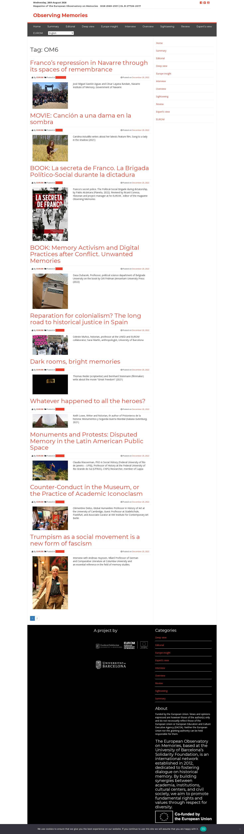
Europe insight (109, 26)
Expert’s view (204, 26)
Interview (130, 26)
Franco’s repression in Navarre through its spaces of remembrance (89, 66)
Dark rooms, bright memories (75, 361)
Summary (53, 26)
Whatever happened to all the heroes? (87, 401)
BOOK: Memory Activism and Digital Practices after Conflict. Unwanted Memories (84, 254)
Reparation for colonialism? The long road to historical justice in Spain (85, 319)
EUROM (38, 33)
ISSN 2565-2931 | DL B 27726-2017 (120, 6)
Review (185, 26)
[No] (240, 829)
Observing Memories (60, 15)
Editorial (70, 26)
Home (37, 26)
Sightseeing (167, 26)
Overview (148, 26)
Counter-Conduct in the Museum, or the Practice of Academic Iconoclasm (86, 490)
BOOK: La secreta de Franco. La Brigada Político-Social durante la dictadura (89, 171)
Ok (203, 829)
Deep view (88, 26)
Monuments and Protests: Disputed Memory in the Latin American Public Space (86, 441)
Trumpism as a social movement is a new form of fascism (85, 540)
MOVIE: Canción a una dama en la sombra (80, 119)
